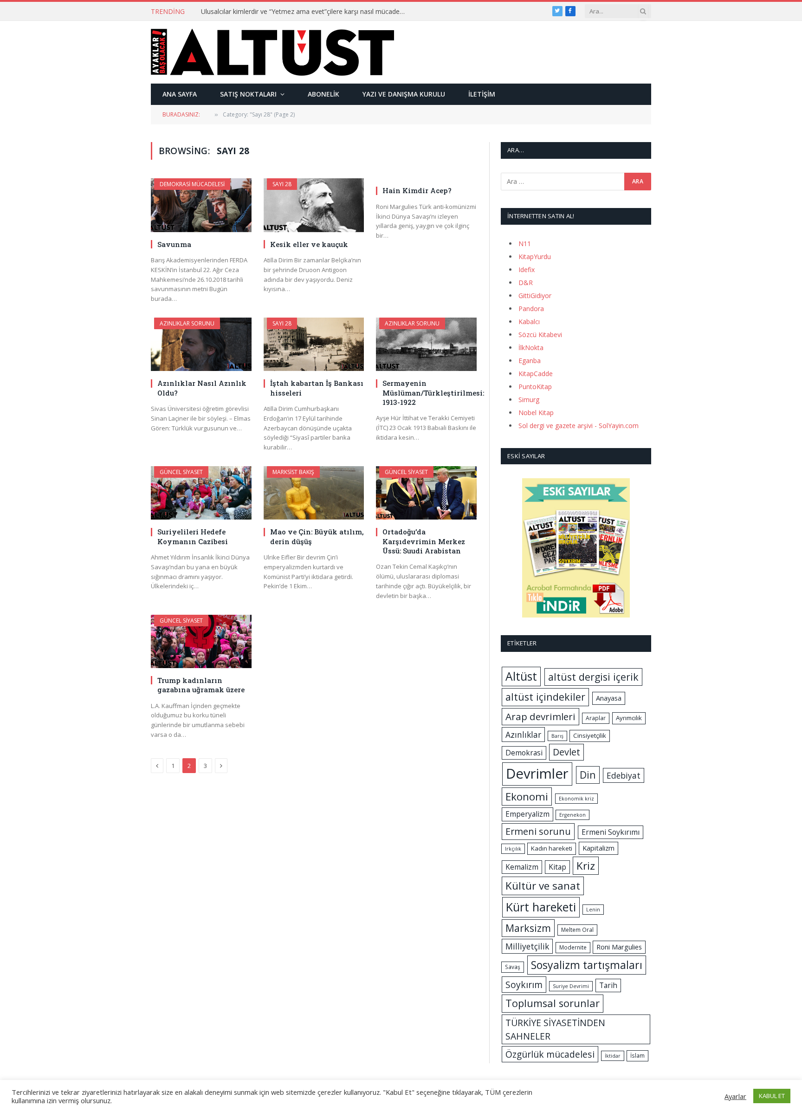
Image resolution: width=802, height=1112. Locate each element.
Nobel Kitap (536, 412)
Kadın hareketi (551, 848)
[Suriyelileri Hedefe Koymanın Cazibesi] (201, 493)
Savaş (512, 967)
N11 (524, 243)
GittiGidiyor (534, 295)
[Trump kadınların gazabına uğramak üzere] (201, 641)
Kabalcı (529, 321)
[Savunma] (201, 205)
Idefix (526, 269)
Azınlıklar (523, 734)
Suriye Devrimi (571, 986)
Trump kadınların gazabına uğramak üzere (201, 685)
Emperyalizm (527, 814)
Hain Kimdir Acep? (417, 190)
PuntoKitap (535, 386)
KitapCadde (535, 373)
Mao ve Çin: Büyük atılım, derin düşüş (317, 536)
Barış (557, 736)
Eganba (529, 360)
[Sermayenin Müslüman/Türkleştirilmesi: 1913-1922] (426, 344)
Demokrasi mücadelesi (192, 184)
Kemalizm (521, 867)
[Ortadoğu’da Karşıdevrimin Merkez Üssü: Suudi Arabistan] (426, 493)
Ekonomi (526, 796)
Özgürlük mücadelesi (550, 1054)
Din (588, 774)
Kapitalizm (598, 847)
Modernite (573, 947)
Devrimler (537, 773)
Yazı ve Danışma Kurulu (403, 94)
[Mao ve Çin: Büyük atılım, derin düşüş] (314, 493)
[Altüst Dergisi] (272, 52)
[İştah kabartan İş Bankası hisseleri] (314, 344)
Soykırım (524, 984)
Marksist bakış (293, 472)
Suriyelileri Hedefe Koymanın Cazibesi (192, 536)
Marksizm (528, 928)
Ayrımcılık (629, 718)
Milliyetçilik (527, 946)
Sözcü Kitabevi (540, 334)
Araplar (596, 718)
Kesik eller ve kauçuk (309, 244)
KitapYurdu (534, 256)
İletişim (481, 94)
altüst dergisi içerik (593, 676)
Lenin (593, 909)
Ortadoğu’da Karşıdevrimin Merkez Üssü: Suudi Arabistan (423, 541)
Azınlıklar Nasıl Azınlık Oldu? (201, 387)
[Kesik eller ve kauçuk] (314, 205)
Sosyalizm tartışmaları (586, 964)
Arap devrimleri (540, 716)
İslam (637, 1056)
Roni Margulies (619, 946)
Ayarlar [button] (735, 1096)
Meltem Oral (577, 930)
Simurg (528, 399)
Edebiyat (623, 775)
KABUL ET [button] (772, 1096)
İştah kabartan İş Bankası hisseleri (316, 387)
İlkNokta (530, 347)
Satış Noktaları (248, 94)
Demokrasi (524, 753)
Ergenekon (572, 815)
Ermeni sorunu (538, 831)
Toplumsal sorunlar (552, 1003)
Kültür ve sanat (542, 885)
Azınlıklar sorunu (187, 323)
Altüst (521, 676)
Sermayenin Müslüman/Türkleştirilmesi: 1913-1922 (429, 392)
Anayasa (608, 697)
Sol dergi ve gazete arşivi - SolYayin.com (578, 425)
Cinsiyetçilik (589, 735)
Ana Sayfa (179, 94)
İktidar (613, 1056)
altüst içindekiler (545, 696)
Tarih (608, 985)
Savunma (174, 244)
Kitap (557, 867)
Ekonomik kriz (576, 798)
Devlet (566, 752)
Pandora (531, 308)
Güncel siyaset (181, 472)
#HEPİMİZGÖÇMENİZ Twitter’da (249, 11)
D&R (525, 282)
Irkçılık (513, 848)
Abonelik (323, 94)
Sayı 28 (281, 184)
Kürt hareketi (541, 907)
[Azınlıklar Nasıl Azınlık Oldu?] (201, 344)
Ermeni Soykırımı (611, 832)
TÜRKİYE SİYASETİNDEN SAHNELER (555, 1029)
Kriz (585, 865)
